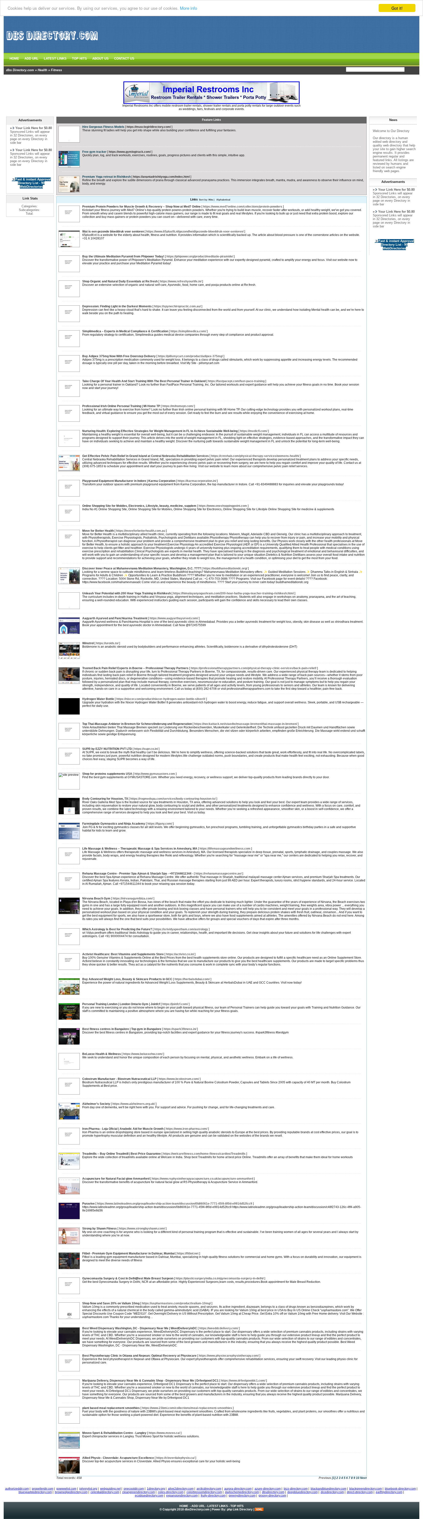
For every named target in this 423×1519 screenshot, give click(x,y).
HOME (14, 58)
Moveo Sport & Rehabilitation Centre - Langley (114, 1433)
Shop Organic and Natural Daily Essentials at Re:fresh (120, 281)
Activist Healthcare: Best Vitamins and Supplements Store (123, 954)
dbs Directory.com (20, 70)
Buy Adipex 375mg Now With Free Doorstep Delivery (119, 356)
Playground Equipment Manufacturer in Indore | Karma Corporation (128, 481)
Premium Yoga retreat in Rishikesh (106, 176)
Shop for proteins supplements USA (107, 774)
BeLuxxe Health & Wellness (101, 1054)
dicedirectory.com (332, 1492)
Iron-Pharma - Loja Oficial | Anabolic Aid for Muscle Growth (123, 1129)
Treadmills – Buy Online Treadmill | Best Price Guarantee (121, 1153)
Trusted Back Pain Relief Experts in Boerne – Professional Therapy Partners (135, 668)
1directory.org (156, 1488)
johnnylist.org (88, 1488)
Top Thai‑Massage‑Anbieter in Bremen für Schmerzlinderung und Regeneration (137, 724)
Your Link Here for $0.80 (396, 189)
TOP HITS (79, 58)
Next (363, 1478)
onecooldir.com (134, 1488)
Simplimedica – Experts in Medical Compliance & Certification (125, 331)
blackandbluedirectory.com (328, 1488)
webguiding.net (110, 1488)
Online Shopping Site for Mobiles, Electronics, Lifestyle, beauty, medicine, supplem (139, 506)
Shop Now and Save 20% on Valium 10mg (111, 1303)
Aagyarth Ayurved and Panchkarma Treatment (114, 618)
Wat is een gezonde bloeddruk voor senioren (113, 231)
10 (357, 1478)
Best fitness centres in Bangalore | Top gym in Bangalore (121, 1029)
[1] (334, 1478)
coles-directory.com (171, 1492)
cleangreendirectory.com (138, 1492)
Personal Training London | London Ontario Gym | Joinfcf (121, 1004)
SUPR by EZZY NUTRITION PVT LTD (107, 749)
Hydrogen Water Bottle (98, 699)
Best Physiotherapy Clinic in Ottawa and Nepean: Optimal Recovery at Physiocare (139, 1355)
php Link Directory (240, 1509)
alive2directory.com (181, 1488)
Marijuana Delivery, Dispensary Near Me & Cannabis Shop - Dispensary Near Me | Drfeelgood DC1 (150, 1380)
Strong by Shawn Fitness (99, 1228)
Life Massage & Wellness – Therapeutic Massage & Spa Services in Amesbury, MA (139, 848)
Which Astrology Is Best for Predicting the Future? (117, 929)
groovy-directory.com (272, 1495)
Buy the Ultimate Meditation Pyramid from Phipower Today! (123, 256)
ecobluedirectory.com (149, 1495)
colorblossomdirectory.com (204, 1492)
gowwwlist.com (66, 1488)
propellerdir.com (42, 1488)
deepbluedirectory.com (302, 1492)
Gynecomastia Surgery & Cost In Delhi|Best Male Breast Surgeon (127, 1278)
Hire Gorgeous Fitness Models (103, 127)
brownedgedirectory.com (71, 1492)
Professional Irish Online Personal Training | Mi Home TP (121, 406)
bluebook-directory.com (400, 1488)
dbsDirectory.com (197, 1509)
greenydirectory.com (242, 1495)
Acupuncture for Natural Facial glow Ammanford (116, 1178)
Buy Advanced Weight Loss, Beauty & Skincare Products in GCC (127, 979)
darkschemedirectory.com (242, 1492)
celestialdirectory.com (105, 1492)
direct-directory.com (360, 1492)
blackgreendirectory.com (365, 1488)
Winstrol (88, 643)
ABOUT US (100, 58)
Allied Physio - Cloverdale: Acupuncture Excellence (118, 1458)
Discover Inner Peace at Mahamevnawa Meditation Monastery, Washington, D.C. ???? (141, 568)
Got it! (397, 8)
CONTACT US (124, 58)
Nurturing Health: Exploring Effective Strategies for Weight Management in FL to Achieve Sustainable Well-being (160, 431)
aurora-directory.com (238, 1488)
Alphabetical (223, 200)
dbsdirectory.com (273, 1492)
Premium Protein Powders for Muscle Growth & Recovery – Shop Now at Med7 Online (141, 206)
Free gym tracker (94, 152)
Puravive (88, 1203)
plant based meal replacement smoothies (111, 1408)
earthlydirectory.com (389, 1492)
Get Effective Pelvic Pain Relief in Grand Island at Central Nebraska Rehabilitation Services (145, 456)
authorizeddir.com (17, 1488)
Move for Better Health (98, 530)
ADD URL (31, 58)
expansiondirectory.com (182, 1495)
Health (42, 70)
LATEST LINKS (55, 58)
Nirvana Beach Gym (96, 898)
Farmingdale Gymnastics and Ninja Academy (113, 823)
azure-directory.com (268, 1488)
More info (188, 8)
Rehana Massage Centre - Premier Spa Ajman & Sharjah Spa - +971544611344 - (137, 873)
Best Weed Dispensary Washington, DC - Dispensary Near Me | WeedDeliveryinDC (139, 1328)
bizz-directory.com (296, 1488)
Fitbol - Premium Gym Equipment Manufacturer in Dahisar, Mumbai (128, 1253)
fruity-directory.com (213, 1495)
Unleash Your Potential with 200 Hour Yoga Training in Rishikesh (126, 593)
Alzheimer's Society (96, 1104)
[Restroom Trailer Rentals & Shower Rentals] (211, 103)
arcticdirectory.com (209, 1488)
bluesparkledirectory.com (35, 1492)
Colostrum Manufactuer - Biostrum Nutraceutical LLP (119, 1079)
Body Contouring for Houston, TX (105, 798)
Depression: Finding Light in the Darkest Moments (117, 306)
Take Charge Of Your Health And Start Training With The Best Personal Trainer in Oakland (144, 381)
